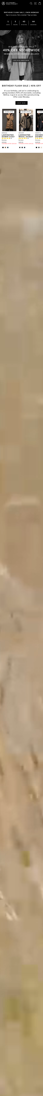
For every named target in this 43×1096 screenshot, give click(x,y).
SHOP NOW (21, 103)
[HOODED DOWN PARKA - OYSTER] (41, 147)
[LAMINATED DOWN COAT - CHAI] (5, 147)
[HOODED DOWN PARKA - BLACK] (36, 147)
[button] (6, 138)
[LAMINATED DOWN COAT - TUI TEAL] (8, 147)
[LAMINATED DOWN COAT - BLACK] (3, 147)
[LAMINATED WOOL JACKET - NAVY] (24, 147)
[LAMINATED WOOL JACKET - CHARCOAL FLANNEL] (22, 147)
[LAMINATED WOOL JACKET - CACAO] (20, 147)
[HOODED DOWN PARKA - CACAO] (39, 147)
